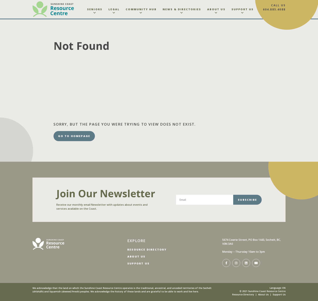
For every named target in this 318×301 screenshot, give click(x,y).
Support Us (243, 9)
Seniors (94, 9)
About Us (216, 9)
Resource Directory (147, 249)
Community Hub (141, 9)
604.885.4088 (274, 9)
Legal (114, 9)
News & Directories (182, 9)
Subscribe (247, 200)
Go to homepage (74, 136)
